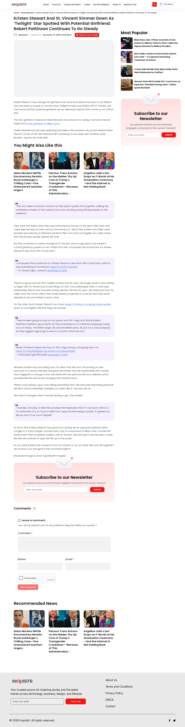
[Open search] (154, 4)
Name (22, 559)
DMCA (110, 699)
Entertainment (101, 4)
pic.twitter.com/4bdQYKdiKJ (59, 351)
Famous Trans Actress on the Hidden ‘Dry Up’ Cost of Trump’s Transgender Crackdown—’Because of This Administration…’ (63, 183)
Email (69, 559)
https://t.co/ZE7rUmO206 (64, 266)
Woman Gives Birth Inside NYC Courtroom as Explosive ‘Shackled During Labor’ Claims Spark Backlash (157, 84)
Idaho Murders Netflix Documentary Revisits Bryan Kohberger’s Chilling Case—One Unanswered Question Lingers (28, 181)
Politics (56, 4)
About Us (111, 680)
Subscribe (76, 701)
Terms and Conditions (119, 686)
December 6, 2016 (57, 270)
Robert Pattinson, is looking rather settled (88, 304)
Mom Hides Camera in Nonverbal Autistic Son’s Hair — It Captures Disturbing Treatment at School (155, 56)
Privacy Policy (114, 693)
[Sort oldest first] (34, 508)
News (46, 4)
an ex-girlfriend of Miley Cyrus (43, 123)
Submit (97, 489)
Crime (87, 4)
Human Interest (72, 4)
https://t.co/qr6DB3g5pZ (30, 351)
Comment (25, 533)
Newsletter (130, 4)
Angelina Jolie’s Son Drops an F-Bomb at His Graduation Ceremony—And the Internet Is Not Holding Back (99, 179)
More (115, 4)
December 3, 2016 (57, 354)
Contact (110, 706)
